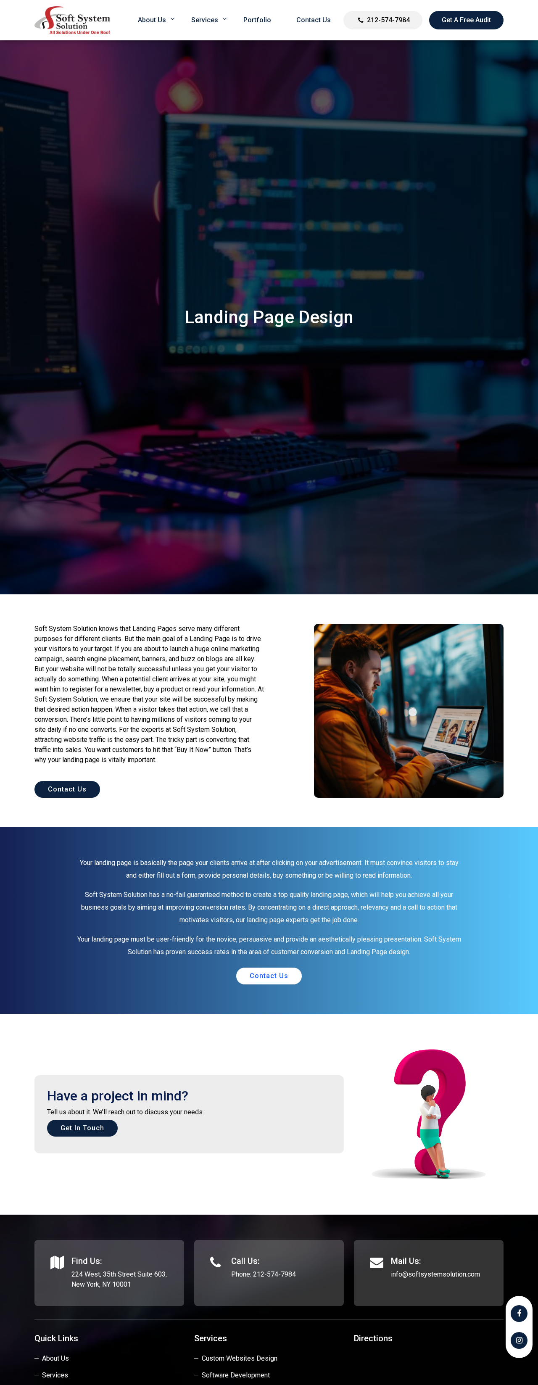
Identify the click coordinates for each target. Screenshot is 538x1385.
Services (204, 20)
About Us (55, 1358)
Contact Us (313, 20)
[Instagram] (519, 1340)
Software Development (236, 1375)
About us (152, 20)
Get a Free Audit (466, 20)
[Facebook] (519, 1313)
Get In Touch (82, 1128)
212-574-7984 (388, 20)
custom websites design (239, 1358)
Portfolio (257, 20)
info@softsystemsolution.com (435, 1274)
